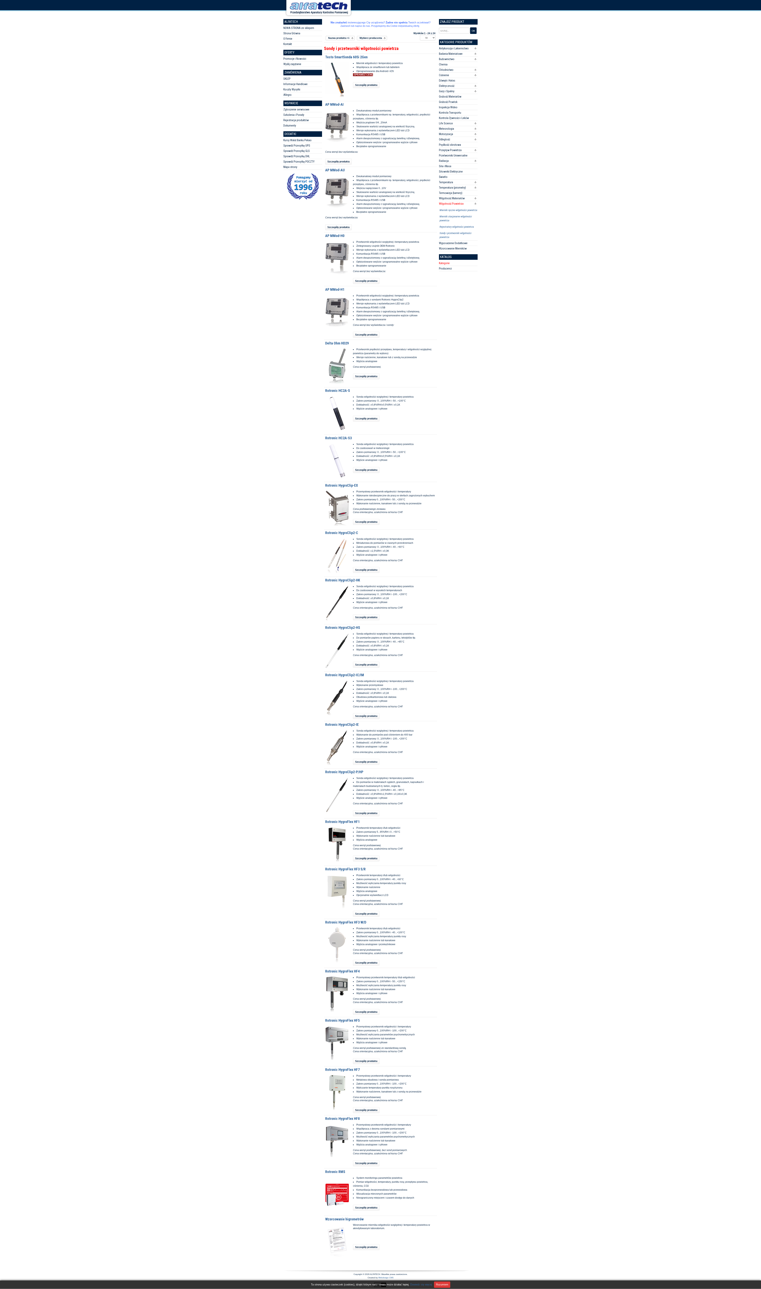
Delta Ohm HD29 (337, 343)
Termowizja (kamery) (450, 193)
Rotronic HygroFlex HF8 (342, 1118)
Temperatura (446, 182)
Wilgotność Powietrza (451, 203)
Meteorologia (446, 128)
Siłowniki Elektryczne (451, 171)
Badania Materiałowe (451, 53)
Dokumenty (289, 125)
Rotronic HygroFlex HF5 (342, 1020)
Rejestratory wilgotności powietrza (457, 226)
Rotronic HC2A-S (337, 390)
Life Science (446, 123)
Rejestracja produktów (296, 120)
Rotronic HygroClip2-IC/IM (344, 675)
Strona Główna (291, 33)
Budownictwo (446, 59)
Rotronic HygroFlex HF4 (342, 971)
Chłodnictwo (446, 69)
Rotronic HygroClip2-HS (342, 627)
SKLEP (287, 78)
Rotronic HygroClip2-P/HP (344, 772)
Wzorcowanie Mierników (453, 248)
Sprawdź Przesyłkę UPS (296, 145)
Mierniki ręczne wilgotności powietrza (458, 210)
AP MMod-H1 (334, 289)
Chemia (443, 64)
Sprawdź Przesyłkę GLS (296, 150)
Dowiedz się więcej (421, 1284)
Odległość (444, 139)
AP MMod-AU (335, 170)
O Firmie (287, 38)
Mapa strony (290, 167)
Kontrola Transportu (450, 112)
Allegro (287, 94)
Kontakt (287, 44)
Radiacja (444, 160)
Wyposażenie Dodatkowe (453, 243)
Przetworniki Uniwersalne (453, 155)
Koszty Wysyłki (291, 89)
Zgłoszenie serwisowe (296, 109)
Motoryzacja (446, 134)
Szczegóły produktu (366, 85)
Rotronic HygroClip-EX (341, 485)
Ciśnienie (444, 75)
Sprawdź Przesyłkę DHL (296, 156)
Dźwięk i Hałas (447, 80)
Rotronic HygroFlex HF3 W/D (345, 922)
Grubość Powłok (448, 102)
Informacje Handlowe (295, 84)
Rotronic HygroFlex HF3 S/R (345, 869)
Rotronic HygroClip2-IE (342, 724)
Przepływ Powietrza (450, 150)
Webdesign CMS (386, 1278)
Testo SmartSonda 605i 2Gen (346, 57)
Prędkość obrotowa (450, 144)
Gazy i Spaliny (446, 91)
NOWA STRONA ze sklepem (298, 28)
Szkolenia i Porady (293, 114)
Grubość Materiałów (450, 96)
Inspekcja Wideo (448, 107)
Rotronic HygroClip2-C (341, 533)
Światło (443, 176)
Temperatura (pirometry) (452, 187)
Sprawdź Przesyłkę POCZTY (299, 161)
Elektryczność (446, 85)
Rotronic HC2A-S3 (338, 438)
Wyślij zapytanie (292, 64)
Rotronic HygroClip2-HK (342, 580)
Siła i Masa (445, 166)
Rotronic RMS (335, 1172)
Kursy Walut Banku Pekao (297, 140)
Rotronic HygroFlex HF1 (342, 822)
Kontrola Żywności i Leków (454, 118)
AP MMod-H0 (334, 236)
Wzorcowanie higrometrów (344, 1219)
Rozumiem (442, 1284)
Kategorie (444, 263)
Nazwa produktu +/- (339, 38)
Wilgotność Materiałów (452, 198)
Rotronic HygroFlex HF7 (342, 1069)
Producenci (445, 268)
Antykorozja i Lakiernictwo (454, 48)
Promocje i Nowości (294, 58)
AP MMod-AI (334, 104)
